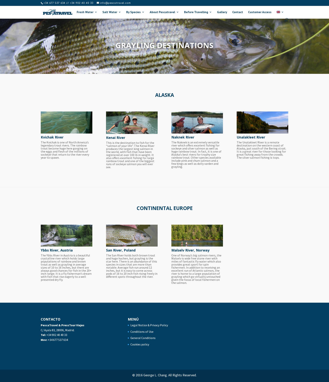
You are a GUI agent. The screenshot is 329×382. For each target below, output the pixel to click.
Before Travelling (196, 12)
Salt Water (109, 12)
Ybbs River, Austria (57, 250)
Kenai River (115, 137)
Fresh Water (85, 12)
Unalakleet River (251, 137)
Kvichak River (52, 137)
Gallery (222, 12)
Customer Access (260, 12)
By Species (133, 12)
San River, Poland (121, 250)
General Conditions (143, 338)
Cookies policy (139, 344)
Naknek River (182, 137)
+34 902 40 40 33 (56, 335)
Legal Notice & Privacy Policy (149, 325)
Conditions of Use (141, 331)
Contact (237, 12)
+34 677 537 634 (58, 340)
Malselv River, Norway (190, 250)
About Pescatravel (162, 12)
